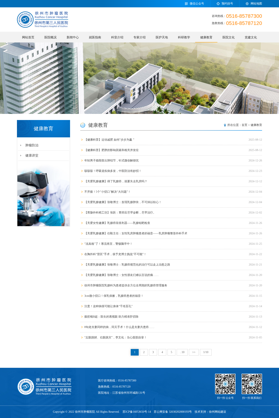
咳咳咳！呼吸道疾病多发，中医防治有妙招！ (113, 170)
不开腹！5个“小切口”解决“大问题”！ (107, 191)
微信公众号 (197, 3)
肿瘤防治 (31, 145)
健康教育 (206, 37)
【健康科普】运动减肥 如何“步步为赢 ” (109, 139)
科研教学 (184, 37)
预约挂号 (227, 3)
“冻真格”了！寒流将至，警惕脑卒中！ (108, 243)
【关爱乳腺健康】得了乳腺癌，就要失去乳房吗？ (115, 181)
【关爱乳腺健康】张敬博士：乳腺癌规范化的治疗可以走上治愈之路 (127, 264)
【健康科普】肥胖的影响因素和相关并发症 (111, 150)
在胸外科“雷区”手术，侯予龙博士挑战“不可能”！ (115, 254)
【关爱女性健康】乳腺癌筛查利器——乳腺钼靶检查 (117, 223)
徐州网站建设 (217, 411)
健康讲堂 (31, 155)
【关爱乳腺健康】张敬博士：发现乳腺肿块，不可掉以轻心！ (123, 202)
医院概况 (50, 37)
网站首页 (28, 37)
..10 (182, 352)
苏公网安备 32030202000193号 (173, 411)
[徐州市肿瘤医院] (42, 19)
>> (193, 352)
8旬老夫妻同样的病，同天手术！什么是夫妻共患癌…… (119, 327)
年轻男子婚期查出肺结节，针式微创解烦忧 (111, 160)
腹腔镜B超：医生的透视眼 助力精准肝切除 (111, 316)
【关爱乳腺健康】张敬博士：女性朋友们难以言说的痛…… (121, 275)
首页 (244, 125)
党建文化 (251, 37)
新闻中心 (73, 37)
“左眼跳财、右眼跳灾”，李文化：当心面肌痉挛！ (115, 337)
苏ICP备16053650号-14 (137, 411)
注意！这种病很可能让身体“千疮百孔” (108, 306)
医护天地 (162, 37)
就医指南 (95, 37)
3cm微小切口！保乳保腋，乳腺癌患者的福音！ (114, 295)
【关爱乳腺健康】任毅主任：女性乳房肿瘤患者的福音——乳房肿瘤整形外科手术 (135, 233)
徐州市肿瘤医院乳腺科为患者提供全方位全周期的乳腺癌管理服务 (125, 285)
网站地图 (256, 3)
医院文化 (228, 37)
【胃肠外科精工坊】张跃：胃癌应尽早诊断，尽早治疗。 (120, 212)
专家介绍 (139, 37)
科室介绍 (117, 37)
